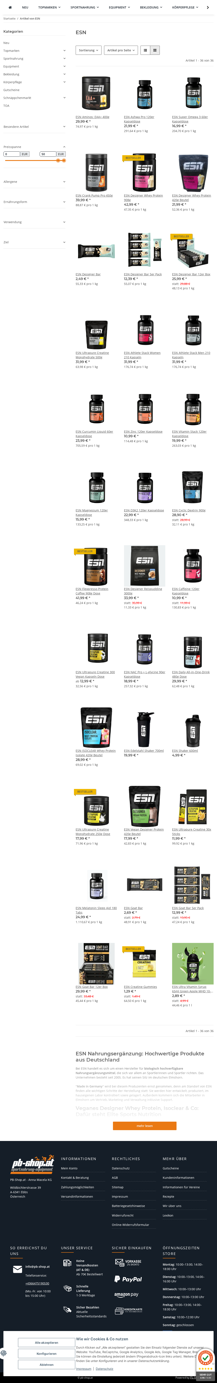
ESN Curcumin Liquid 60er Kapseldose (94, 434)
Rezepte (168, 1196)
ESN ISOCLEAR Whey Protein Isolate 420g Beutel (96, 753)
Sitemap (118, 1187)
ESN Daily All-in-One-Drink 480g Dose (191, 674)
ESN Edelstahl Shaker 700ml (144, 751)
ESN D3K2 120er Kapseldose (144, 510)
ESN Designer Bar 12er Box (191, 274)
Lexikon (168, 1215)
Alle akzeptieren (46, 1342)
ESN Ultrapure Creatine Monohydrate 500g (92, 355)
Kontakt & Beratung (75, 1178)
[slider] (58, 160)
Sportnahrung (13, 58)
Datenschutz (104, 1368)
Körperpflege (12, 82)
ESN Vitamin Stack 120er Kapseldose (189, 434)
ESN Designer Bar (88, 274)
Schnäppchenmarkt (17, 98)
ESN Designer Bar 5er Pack (143, 274)
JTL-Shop (195, 1377)
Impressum (83, 1368)
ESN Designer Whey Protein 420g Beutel (191, 197)
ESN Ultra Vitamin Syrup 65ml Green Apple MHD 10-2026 (191, 989)
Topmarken (11, 51)
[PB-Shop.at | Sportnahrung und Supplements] (10, 7)
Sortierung (87, 50)
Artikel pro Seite (119, 50)
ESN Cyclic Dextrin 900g (189, 510)
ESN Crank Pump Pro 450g (94, 195)
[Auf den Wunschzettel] (158, 80)
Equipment (11, 66)
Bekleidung (11, 74)
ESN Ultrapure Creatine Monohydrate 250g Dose (93, 831)
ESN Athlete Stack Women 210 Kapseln (142, 355)
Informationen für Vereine (181, 1187)
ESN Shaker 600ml (185, 751)
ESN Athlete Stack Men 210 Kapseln (191, 355)
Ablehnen (47, 1364)
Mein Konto (69, 1168)
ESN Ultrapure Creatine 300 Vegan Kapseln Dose (95, 674)
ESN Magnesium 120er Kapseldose (92, 512)
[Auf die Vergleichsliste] (147, 80)
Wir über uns (172, 1206)
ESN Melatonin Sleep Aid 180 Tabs (96, 910)
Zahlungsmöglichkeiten (77, 1187)
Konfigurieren (47, 1353)
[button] (205, 7)
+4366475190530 (37, 1283)
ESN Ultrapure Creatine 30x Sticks (191, 831)
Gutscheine (11, 90)
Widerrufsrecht (123, 1215)
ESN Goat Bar (133, 908)
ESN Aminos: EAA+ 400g (92, 117)
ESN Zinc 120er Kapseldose (143, 432)
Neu (6, 43)
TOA (6, 106)
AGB (115, 1178)
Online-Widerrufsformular (130, 1225)
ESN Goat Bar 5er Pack (188, 908)
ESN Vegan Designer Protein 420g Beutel (144, 831)
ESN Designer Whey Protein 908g (143, 197)
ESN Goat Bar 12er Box (92, 987)
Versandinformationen (77, 1196)
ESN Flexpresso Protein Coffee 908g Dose (92, 591)
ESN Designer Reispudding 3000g (143, 591)
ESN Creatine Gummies (140, 987)
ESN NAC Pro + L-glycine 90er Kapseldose (144, 674)
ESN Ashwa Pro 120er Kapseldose (139, 119)
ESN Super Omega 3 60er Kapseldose (190, 119)
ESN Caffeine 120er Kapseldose (185, 591)
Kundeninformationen (178, 1178)
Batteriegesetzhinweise (128, 1206)
